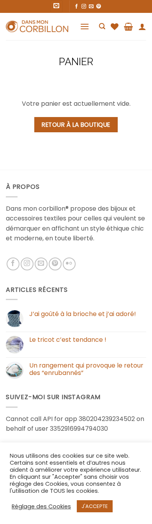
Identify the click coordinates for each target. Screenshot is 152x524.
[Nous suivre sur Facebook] (76, 6)
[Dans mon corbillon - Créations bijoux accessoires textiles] (37, 26)
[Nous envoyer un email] (91, 6)
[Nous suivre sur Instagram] (83, 6)
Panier (76, 61)
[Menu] (84, 26)
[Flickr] (69, 264)
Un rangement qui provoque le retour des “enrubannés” (86, 369)
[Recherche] (102, 26)
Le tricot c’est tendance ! (67, 339)
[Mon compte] (142, 26)
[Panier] (128, 26)
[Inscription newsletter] (56, 6)
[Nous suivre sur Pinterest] (98, 6)
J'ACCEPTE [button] (94, 506)
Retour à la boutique (76, 125)
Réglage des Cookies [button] (41, 506)
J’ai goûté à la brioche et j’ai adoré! (82, 314)
